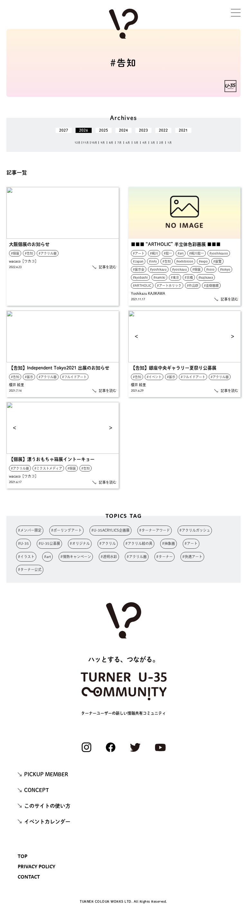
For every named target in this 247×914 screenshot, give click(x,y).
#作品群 (192, 285)
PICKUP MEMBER (46, 774)
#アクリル (107, 543)
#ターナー (164, 556)
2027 (63, 130)
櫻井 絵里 (16, 385)
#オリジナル (80, 543)
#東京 (175, 277)
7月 (119, 142)
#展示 (29, 376)
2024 (123, 130)
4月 (144, 142)
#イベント (154, 376)
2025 (103, 130)
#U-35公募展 (49, 543)
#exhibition (184, 261)
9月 (103, 142)
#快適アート (192, 556)
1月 (170, 142)
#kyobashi (140, 277)
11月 (86, 142)
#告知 (29, 253)
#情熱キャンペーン (75, 556)
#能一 (168, 253)
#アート (138, 253)
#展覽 (217, 261)
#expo (203, 261)
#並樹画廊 (211, 285)
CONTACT (29, 876)
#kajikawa (205, 277)
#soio (210, 269)
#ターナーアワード (154, 530)
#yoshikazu (158, 269)
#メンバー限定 (29, 530)
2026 (83, 130)
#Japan (138, 261)
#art (181, 253)
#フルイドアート (74, 376)
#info (153, 261)
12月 (77, 142)
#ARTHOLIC (142, 285)
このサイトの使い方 (47, 805)
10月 (94, 142)
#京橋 (189, 277)
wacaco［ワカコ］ (23, 261)
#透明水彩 (109, 556)
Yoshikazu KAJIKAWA (148, 293)
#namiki (159, 277)
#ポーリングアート (66, 530)
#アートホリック (169, 285)
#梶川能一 (196, 253)
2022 (163, 130)
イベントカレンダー (47, 821)
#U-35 (23, 543)
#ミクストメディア (48, 468)
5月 (136, 142)
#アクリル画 (48, 253)
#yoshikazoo (218, 253)
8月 (111, 142)
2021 (183, 130)
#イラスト (26, 556)
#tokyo (225, 269)
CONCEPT (36, 790)
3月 (153, 142)
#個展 (15, 253)
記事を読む (107, 267)
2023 (143, 130)
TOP (22, 856)
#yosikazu (179, 269)
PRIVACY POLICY (36, 866)
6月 (128, 142)
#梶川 (154, 253)
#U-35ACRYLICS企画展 (110, 530)
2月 (161, 142)
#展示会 (138, 269)
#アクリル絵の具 (138, 543)
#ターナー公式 (29, 569)
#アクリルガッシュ (194, 530)
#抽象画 (168, 543)
